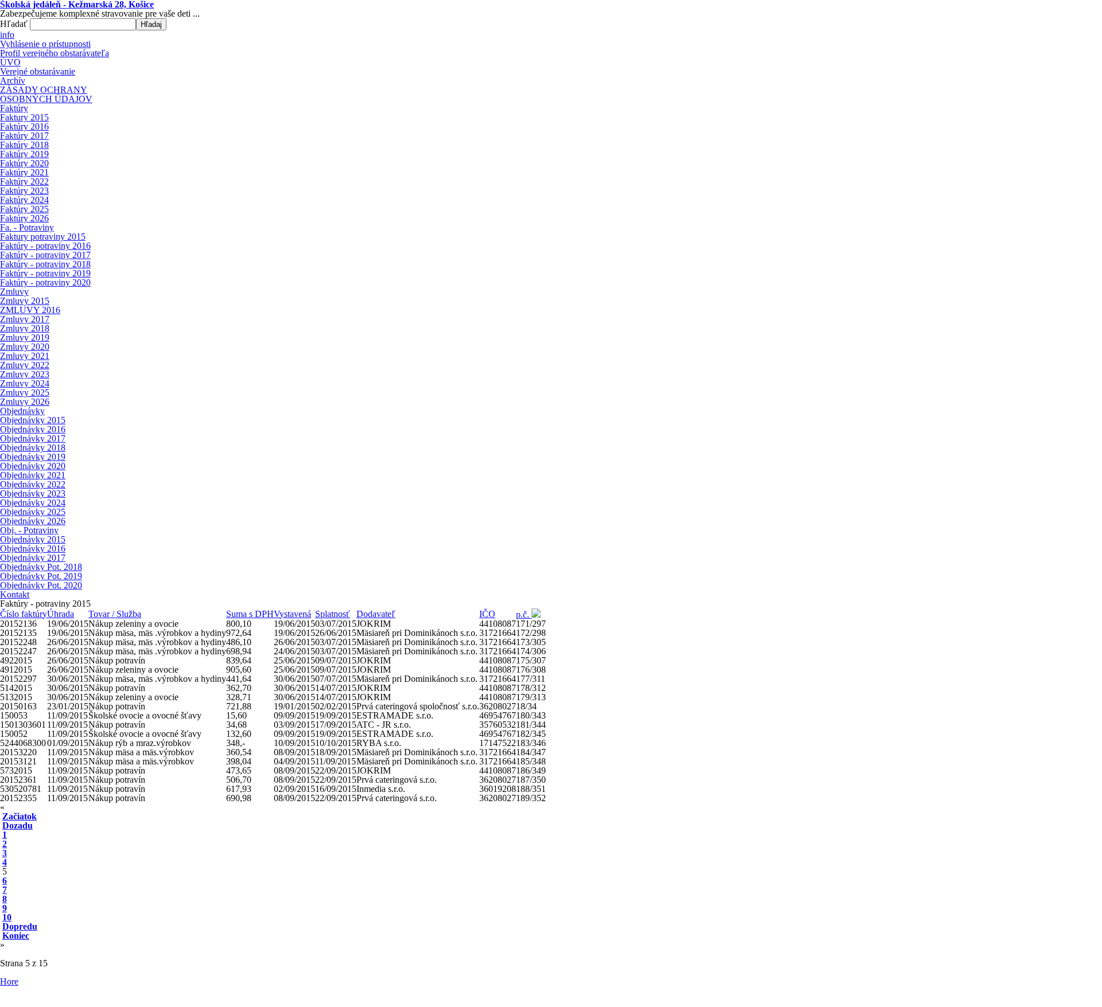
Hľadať (15, 24)
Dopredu (19, 926)
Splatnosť (332, 614)
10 (6, 917)
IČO (487, 614)
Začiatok (19, 816)
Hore (9, 981)
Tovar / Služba (114, 614)
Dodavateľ (375, 614)
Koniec (15, 935)
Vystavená (292, 614)
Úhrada (60, 614)
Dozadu (17, 825)
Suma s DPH (250, 614)
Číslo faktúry (23, 614)
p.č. (523, 614)
